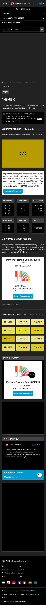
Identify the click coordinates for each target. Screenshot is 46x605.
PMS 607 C (23, 339)
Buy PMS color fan (11, 358)
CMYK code (7, 201)
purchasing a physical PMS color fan (28, 181)
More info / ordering (13, 191)
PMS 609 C (8, 347)
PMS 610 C (23, 347)
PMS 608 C (38, 339)
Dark (17, 9)
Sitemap (14, 591)
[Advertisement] (23, 56)
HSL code (23, 221)
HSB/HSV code (8, 221)
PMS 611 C (37, 347)
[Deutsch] (14, 582)
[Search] (42, 29)
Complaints (14, 594)
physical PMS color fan (28, 250)
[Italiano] (24, 582)
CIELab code (38, 201)
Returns (4, 594)
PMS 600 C (8, 322)
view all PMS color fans (10, 305)
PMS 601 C (23, 322)
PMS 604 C (23, 330)
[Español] (30, 582)
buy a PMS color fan (21, 252)
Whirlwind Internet (18, 602)
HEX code (38, 221)
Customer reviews (11, 439)
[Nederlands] (3, 582)
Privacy (24, 594)
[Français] (19, 582)
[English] (41, 3)
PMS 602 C (38, 322)
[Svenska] (35, 582)
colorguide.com (15, 560)
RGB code (23, 201)
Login (5, 92)
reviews (18, 472)
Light (28, 9)
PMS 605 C (38, 330)
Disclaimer (33, 594)
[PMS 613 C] (23, 154)
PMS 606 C (8, 339)
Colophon (5, 591)
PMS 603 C (8, 330)
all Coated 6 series (36, 315)
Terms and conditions (28, 591)
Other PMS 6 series (14, 314)
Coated (14, 18)
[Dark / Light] (23, 9)
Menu (6, 14)
